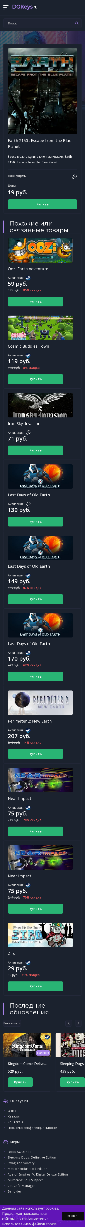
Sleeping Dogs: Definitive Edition (32, 1157)
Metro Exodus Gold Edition (28, 1169)
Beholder (14, 1191)
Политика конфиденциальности (32, 1128)
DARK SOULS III (19, 1152)
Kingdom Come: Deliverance (30, 1063)
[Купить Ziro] (40, 935)
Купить (42, 204)
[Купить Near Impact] (40, 780)
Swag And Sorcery (21, 1163)
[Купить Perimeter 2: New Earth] (40, 702)
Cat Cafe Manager (21, 1186)
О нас (12, 1111)
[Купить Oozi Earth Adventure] (40, 250)
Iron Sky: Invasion (24, 423)
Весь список (12, 1023)
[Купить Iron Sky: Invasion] (40, 405)
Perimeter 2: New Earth (30, 721)
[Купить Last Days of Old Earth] (40, 476)
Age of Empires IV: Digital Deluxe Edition (38, 1174)
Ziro (11, 953)
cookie (51, 1224)
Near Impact (19, 798)
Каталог (14, 1116)
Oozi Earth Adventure (28, 268)
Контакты (15, 1122)
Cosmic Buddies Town (28, 346)
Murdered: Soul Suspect (25, 1180)
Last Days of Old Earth (29, 494)
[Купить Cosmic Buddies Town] (40, 328)
